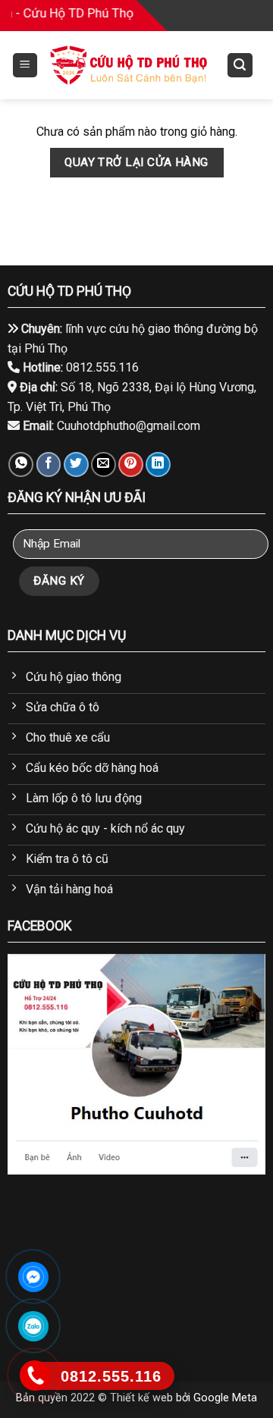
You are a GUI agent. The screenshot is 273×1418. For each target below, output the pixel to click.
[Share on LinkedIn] (158, 464)
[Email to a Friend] (103, 464)
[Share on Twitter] (76, 464)
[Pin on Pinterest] (130, 464)
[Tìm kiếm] (240, 65)
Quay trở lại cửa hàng (136, 162)
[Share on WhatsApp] (20, 464)
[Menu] (25, 65)
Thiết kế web (141, 1397)
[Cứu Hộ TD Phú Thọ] (128, 65)
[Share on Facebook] (48, 464)
